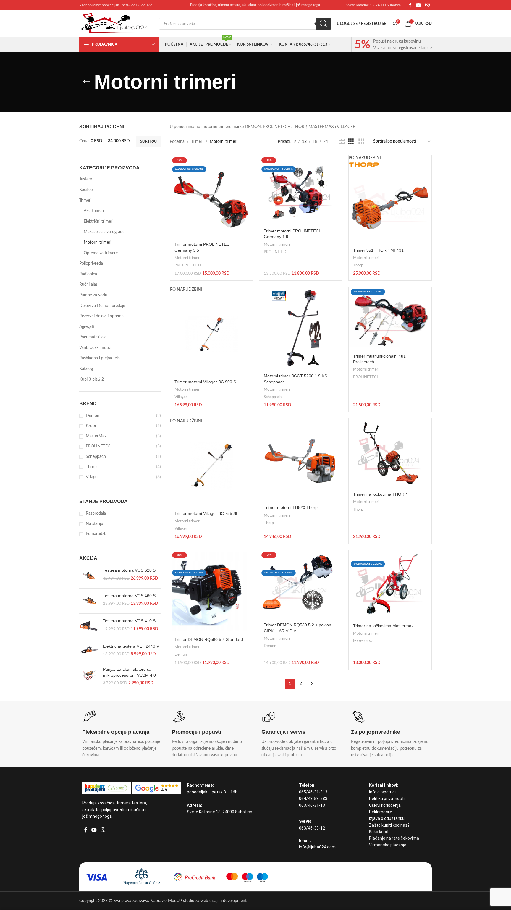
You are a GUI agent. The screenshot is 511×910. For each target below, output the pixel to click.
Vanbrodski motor (95, 348)
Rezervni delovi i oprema (101, 316)
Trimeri (85, 200)
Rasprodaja (96, 513)
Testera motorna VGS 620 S (129, 570)
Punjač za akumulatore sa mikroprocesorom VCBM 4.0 (129, 672)
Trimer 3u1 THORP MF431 (378, 250)
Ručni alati (88, 284)
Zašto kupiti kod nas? (389, 825)
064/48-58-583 (313, 798)
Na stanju (94, 524)
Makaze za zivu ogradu (104, 232)
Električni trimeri (98, 221)
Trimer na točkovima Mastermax (383, 625)
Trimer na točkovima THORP (380, 494)
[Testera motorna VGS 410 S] (88, 626)
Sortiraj (148, 141)
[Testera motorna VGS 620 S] (88, 576)
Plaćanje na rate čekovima (394, 838)
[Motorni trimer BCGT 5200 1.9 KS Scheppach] (300, 328)
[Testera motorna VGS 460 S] (88, 601)
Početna (177, 142)
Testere (85, 179)
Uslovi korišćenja (385, 805)
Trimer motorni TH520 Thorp (291, 507)
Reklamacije (380, 811)
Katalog (86, 369)
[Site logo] (116, 24)
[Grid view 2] (342, 142)
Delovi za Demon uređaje (102, 306)
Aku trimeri (94, 211)
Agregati (86, 327)
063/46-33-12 (312, 828)
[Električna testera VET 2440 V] (88, 650)
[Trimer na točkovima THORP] (390, 453)
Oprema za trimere (101, 253)
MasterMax (96, 436)
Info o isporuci (382, 792)
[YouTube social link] (418, 5)
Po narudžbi (96, 534)
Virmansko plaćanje (387, 845)
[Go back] (86, 82)
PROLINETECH (100, 446)
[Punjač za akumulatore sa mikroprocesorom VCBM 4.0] (88, 676)
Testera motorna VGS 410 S (129, 620)
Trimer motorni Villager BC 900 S (205, 381)
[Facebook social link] (410, 5)
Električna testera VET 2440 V (131, 646)
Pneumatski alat (93, 337)
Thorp (91, 467)
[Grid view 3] (351, 142)
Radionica (88, 274)
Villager (92, 477)
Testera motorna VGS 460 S (129, 595)
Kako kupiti (379, 831)
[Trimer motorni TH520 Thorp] (300, 459)
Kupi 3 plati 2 (91, 379)
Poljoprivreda (91, 263)
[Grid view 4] (361, 142)
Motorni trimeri (97, 242)
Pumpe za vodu (93, 295)
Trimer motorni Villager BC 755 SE (206, 513)
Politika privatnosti (387, 798)
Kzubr (91, 426)
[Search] (323, 24)
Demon (92, 416)
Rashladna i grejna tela (99, 358)
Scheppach (96, 457)
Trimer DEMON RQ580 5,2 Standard (208, 639)
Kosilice (86, 190)
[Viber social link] (427, 5)
